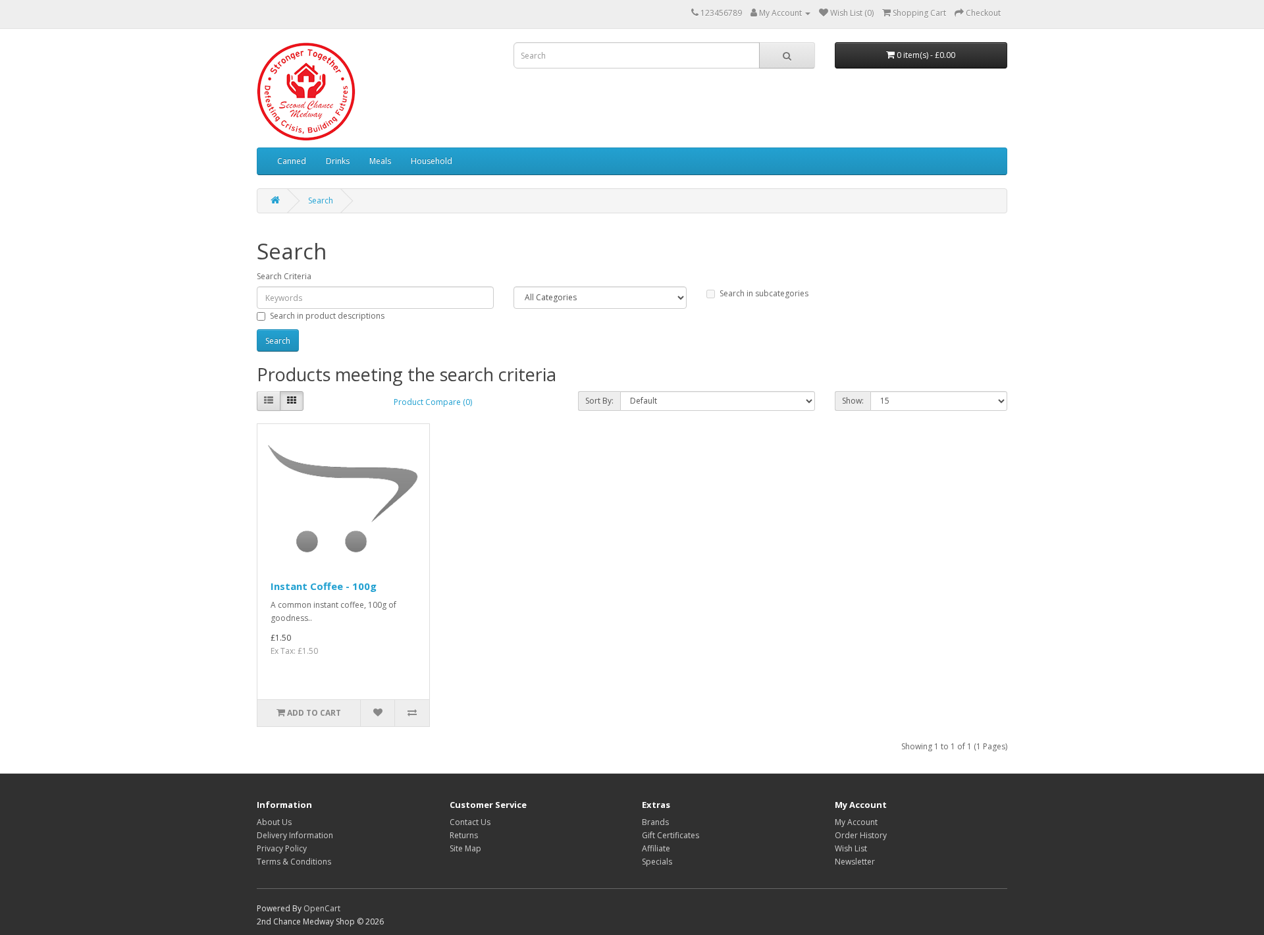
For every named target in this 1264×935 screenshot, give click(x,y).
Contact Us (470, 822)
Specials (657, 861)
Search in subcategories (764, 293)
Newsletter (855, 861)
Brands (655, 822)
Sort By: (599, 400)
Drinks (338, 161)
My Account (856, 822)
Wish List (851, 848)
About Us (274, 822)
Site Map (465, 848)
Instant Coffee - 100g (324, 586)
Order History (861, 835)
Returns (464, 835)
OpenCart (321, 908)
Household (431, 161)
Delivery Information (295, 835)
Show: (853, 400)
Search (320, 200)
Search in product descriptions (327, 315)
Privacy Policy (282, 848)
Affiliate (656, 848)
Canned (291, 161)
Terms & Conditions (294, 861)
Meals (380, 161)
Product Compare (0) (433, 402)
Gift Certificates (670, 835)
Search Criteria (284, 276)
